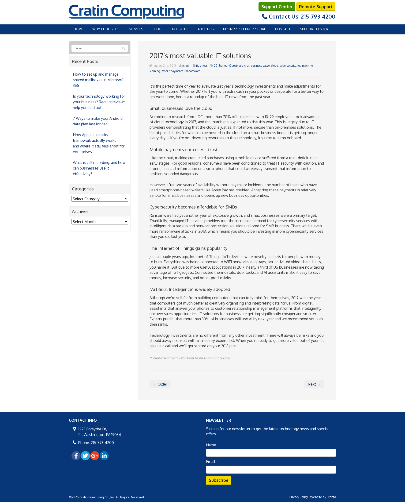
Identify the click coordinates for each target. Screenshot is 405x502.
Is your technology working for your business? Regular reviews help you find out (99, 102)
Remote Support (316, 6)
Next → (314, 384)
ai (248, 65)
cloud (274, 65)
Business (201, 65)
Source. (225, 358)
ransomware (192, 71)
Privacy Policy (298, 497)
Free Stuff (179, 29)
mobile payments (172, 71)
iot (299, 65)
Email (212, 461)
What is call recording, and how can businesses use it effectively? (99, 168)
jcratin (186, 65)
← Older (160, 384)
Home (78, 29)
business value (260, 65)
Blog (157, 29)
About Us (206, 29)
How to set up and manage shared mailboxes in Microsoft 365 (98, 80)
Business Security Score (244, 29)
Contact (283, 29)
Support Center (276, 6)
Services (136, 29)
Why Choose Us (106, 29)
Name (211, 445)
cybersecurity (288, 65)
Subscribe (219, 480)
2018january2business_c (230, 65)
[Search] (123, 48)
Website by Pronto (323, 497)
